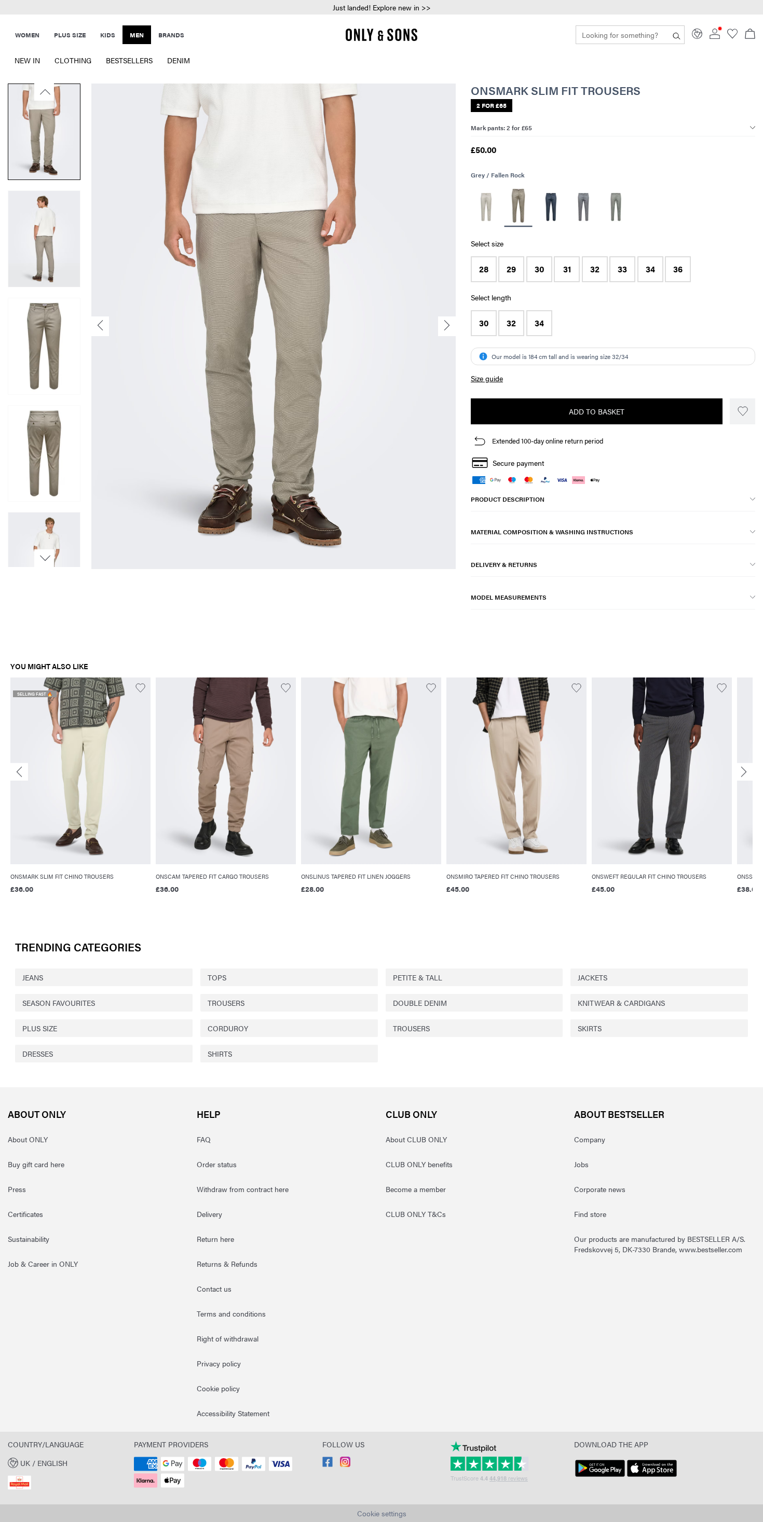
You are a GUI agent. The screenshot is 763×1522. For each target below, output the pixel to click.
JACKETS (592, 977)
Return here (215, 1239)
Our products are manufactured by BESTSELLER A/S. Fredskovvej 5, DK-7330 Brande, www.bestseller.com (659, 1244)
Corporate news (599, 1189)
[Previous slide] (19, 772)
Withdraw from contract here (243, 1189)
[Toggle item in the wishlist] (742, 411)
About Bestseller (619, 1114)
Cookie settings (381, 1513)
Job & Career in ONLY (43, 1263)
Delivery (209, 1214)
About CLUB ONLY (416, 1139)
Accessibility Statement (233, 1413)
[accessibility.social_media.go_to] (327, 1464)
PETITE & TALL (417, 977)
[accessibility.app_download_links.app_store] (652, 1477)
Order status (217, 1164)
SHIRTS (220, 1053)
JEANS (32, 977)
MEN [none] (137, 34)
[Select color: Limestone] (486, 207)
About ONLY (37, 1114)
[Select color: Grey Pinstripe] (583, 207)
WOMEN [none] (27, 34)
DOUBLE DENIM (420, 1003)
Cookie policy (218, 1388)
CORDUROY (228, 1028)
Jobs (581, 1164)
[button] (484, 269)
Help (209, 1114)
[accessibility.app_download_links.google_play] (600, 1477)
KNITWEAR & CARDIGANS (621, 1003)
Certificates (25, 1214)
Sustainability (28, 1239)
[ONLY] (381, 39)
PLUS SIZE (39, 1028)
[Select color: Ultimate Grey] (616, 207)
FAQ (204, 1139)
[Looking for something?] (676, 35)
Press (17, 1189)
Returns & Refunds (227, 1263)
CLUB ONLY (411, 1114)
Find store (590, 1214)
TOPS (217, 977)
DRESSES (37, 1053)
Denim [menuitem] (178, 60)
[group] (80, 791)
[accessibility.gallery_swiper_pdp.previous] (44, 92)
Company (589, 1139)
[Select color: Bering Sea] (551, 207)
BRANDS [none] (171, 34)
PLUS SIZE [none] (70, 34)
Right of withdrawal (227, 1338)
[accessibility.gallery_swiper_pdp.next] (44, 558)
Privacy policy (219, 1363)
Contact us (214, 1288)
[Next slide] (744, 772)
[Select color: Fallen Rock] (519, 207)
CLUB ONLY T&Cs (416, 1214)
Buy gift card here (36, 1164)
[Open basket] (750, 35)
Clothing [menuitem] (73, 60)
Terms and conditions (231, 1313)
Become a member (416, 1189)
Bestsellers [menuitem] (129, 60)
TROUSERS (226, 1003)
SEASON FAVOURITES (58, 1003)
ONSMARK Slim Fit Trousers (556, 90)
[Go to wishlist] (732, 36)
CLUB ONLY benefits (419, 1164)
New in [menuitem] (27, 60)
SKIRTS (590, 1028)
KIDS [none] (107, 34)
